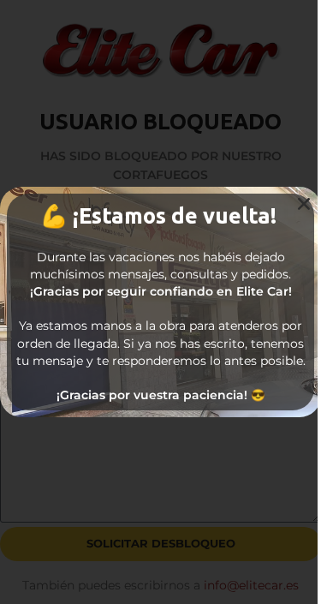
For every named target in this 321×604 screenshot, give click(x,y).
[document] (160, 302)
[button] (303, 203)
